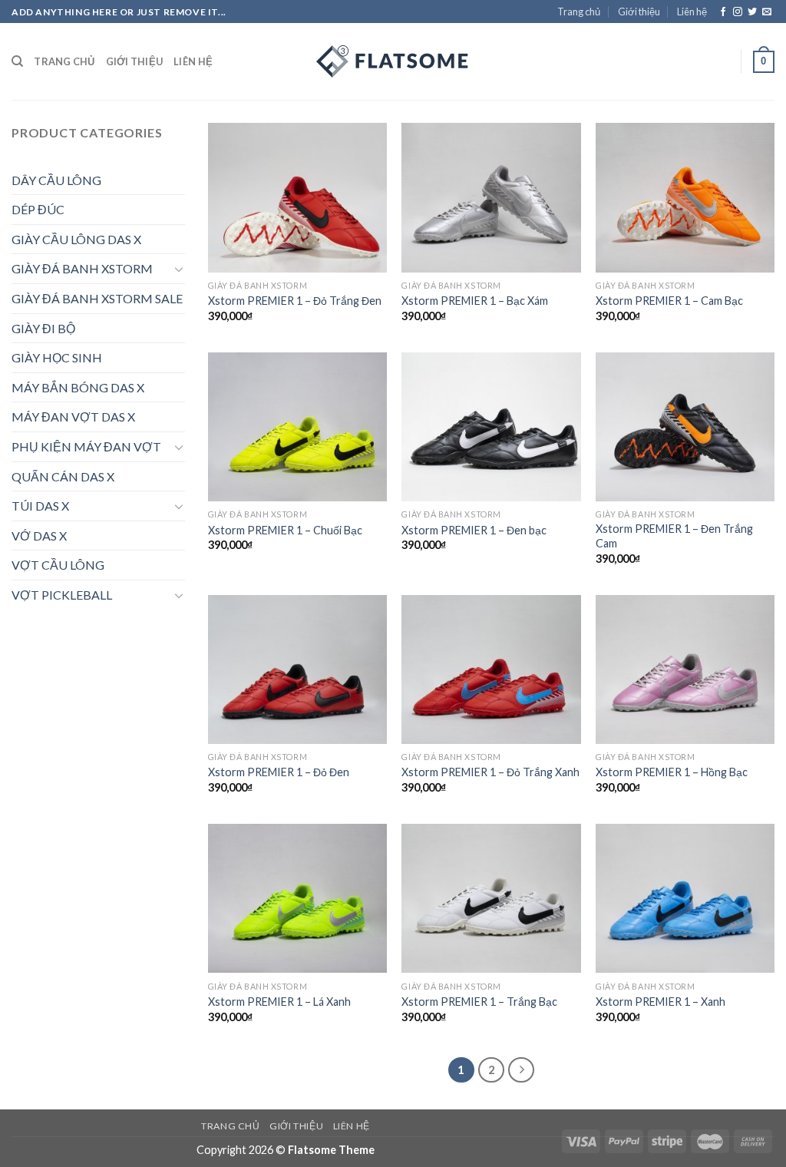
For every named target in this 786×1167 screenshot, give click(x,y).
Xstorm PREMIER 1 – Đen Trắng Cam (674, 536)
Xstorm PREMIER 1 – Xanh (660, 1001)
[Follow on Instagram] (737, 12)
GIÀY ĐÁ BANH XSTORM (82, 268)
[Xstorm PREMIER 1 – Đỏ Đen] (297, 669)
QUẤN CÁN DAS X (63, 476)
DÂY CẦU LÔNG (56, 180)
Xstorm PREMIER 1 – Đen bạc (474, 530)
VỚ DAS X (39, 535)
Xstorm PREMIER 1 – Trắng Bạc (479, 1001)
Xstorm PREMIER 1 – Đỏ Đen (278, 772)
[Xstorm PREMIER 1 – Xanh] (685, 898)
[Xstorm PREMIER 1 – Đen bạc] (490, 426)
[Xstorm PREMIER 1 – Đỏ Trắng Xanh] (490, 669)
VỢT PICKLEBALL (62, 594)
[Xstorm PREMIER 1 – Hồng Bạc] (685, 669)
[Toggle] (179, 269)
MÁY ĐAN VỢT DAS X (73, 416)
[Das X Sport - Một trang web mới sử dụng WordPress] (393, 61)
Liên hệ (692, 11)
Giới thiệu (639, 11)
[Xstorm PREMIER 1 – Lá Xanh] (297, 898)
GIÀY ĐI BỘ (43, 328)
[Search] (17, 61)
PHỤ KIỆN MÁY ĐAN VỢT (86, 446)
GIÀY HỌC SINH (57, 357)
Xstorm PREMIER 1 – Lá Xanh (279, 1001)
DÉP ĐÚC (38, 209)
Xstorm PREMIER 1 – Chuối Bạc (285, 530)
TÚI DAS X (40, 505)
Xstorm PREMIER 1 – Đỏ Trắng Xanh (490, 772)
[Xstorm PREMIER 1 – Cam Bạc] (685, 197)
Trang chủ (578, 11)
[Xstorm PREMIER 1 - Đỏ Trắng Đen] (297, 197)
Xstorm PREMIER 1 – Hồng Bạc (672, 772)
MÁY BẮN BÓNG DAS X (78, 387)
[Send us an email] (766, 12)
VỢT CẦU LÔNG (58, 564)
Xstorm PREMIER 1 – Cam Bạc (669, 300)
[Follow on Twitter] (752, 12)
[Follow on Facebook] (723, 12)
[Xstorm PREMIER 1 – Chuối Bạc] (297, 426)
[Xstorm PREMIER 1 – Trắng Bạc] (490, 898)
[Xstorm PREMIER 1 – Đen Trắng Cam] (685, 426)
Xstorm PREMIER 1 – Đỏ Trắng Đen (294, 300)
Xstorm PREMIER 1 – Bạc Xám (474, 300)
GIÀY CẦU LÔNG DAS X (76, 239)
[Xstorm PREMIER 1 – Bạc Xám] (490, 197)
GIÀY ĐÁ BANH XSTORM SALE (97, 298)
